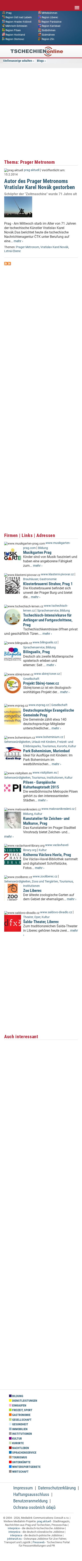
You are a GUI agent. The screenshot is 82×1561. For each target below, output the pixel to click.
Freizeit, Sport (22, 1410)
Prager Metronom (27, 247)
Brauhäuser (30, 579)
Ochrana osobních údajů (34, 1507)
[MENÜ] (77, 5)
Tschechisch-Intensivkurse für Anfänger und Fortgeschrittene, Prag (48, 620)
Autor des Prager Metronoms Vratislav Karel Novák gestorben (39, 184)
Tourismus (49, 746)
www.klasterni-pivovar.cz (57, 574)
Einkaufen (19, 1405)
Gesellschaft (31, 679)
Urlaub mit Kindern (44, 742)
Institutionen (55, 777)
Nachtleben (20, 1448)
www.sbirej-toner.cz (47, 674)
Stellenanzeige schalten (17, 60)
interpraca (16, 1535)
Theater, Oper (31, 917)
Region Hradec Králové (18, 21)
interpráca (14, 1531)
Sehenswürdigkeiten (17, 742)
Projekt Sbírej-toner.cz (41, 683)
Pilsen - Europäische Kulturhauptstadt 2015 (41, 785)
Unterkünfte (21, 1462)
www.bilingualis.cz (45, 642)
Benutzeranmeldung (30, 1500)
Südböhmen (49, 30)
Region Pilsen (13, 30)
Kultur (72, 746)
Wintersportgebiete (26, 1467)
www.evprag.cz (39, 705)
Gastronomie (48, 579)
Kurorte (62, 746)
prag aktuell (31, 170)
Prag (9, 13)
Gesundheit (20, 1424)
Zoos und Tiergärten (45, 881)
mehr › (18, 241)
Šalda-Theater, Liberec (41, 921)
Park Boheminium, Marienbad (46, 750)
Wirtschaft (20, 1471)
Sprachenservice (48, 610)
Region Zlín (48, 38)
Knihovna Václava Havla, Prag (47, 854)
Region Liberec (50, 17)
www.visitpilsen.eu (45, 772)
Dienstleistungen (24, 1401)
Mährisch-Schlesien (16, 25)
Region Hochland (15, 34)
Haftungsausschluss (31, 1494)
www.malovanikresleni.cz (58, 809)
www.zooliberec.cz (45, 876)
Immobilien (20, 1429)
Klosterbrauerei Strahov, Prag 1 (48, 583)
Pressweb (39, 1542)
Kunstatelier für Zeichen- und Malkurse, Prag (46, 821)
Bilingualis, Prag (36, 651)
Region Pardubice (51, 21)
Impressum (23, 1487)
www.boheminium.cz (49, 737)
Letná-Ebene (12, 251)
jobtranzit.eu (14, 1538)
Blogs (40, 60)
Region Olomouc (14, 38)
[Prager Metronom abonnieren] (6, 264)
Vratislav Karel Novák (54, 247)
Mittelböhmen (49, 13)
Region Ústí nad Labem (18, 17)
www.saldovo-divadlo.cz (56, 912)
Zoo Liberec (32, 890)
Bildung (43, 548)
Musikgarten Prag (37, 552)
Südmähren (48, 34)
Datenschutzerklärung (57, 1487)
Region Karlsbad (51, 25)
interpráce (14, 1528)
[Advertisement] (41, 113)
